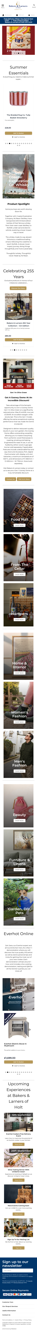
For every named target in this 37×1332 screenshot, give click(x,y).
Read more (18, 1214)
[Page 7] (17, 143)
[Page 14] (31, 143)
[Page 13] (29, 143)
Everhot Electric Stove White (17, 1044)
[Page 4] (20, 53)
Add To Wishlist (18, 137)
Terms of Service (18, 1282)
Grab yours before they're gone (20, 189)
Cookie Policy (18, 1320)
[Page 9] (21, 143)
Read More (18, 1144)
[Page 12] (27, 143)
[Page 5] (22, 53)
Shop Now (19, 525)
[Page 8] (19, 143)
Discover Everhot (15, 1002)
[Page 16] (19, 145)
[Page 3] (18, 53)
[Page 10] (23, 143)
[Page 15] (17, 145)
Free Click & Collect (21, 20)
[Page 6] (15, 143)
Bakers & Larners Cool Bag (18, 323)
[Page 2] (16, 53)
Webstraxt (13, 1328)
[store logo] (18, 6)
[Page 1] (14, 53)
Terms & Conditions (7, 1320)
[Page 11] (25, 143)
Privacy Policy (28, 1320)
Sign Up (18, 1248)
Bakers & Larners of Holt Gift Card (18, 22)
